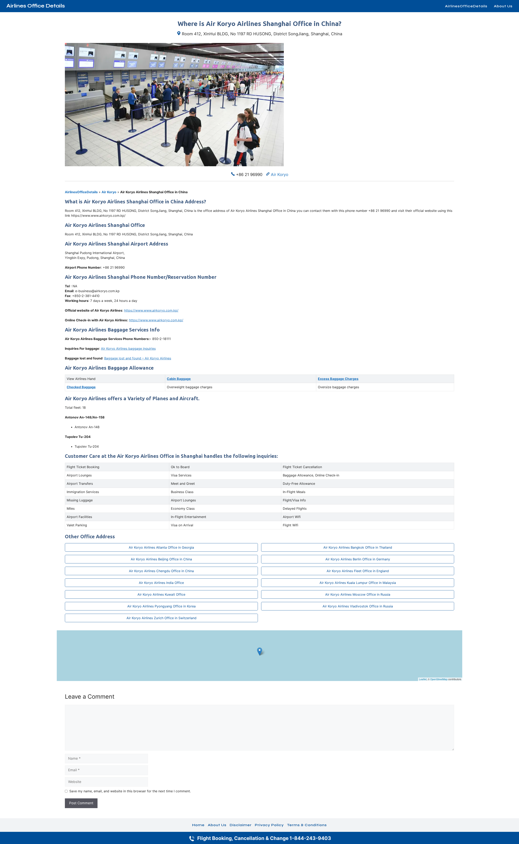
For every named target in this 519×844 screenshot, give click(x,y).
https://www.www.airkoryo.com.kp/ (151, 310)
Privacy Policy (269, 825)
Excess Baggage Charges (338, 379)
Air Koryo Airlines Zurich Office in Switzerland (161, 618)
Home (198, 825)
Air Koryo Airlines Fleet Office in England (358, 571)
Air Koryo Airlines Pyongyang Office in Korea (161, 606)
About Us (503, 6)
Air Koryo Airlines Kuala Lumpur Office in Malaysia (358, 583)
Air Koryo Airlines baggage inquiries (128, 348)
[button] (259, 651)
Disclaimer (241, 825)
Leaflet (423, 679)
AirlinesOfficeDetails (466, 6)
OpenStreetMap (439, 679)
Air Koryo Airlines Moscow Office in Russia (357, 594)
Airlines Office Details (35, 6)
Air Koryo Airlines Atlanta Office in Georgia (161, 547)
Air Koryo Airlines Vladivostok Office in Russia (358, 606)
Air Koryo (279, 174)
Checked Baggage (81, 387)
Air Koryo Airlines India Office (161, 583)
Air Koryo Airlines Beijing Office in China (161, 559)
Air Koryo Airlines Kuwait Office (161, 594)
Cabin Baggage (179, 379)
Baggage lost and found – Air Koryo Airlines (137, 358)
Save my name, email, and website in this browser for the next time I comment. (130, 791)
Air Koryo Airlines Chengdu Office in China (161, 571)
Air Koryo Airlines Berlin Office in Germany (357, 559)
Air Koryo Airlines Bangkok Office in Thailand (357, 547)
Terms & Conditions (307, 825)
